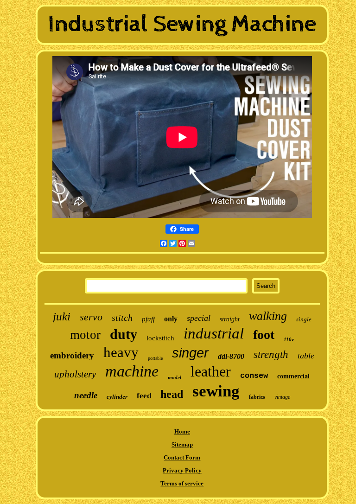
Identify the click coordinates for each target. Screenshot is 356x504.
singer (190, 352)
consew (254, 375)
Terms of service (181, 483)
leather (211, 371)
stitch (122, 318)
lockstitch (160, 338)
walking (268, 316)
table (306, 355)
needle (85, 395)
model (174, 377)
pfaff (148, 319)
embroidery (72, 355)
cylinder (117, 396)
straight (230, 319)
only (171, 319)
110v (289, 339)
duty (123, 334)
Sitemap (182, 444)
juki (61, 316)
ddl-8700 (231, 356)
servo (91, 317)
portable (155, 358)
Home (182, 431)
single (304, 319)
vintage (282, 397)
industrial (214, 333)
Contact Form (182, 457)
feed (144, 395)
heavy (121, 352)
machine (132, 371)
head (171, 394)
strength (271, 354)
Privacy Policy (182, 470)
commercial (293, 376)
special (198, 318)
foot (263, 334)
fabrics (257, 397)
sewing (216, 391)
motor (85, 335)
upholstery (75, 374)
